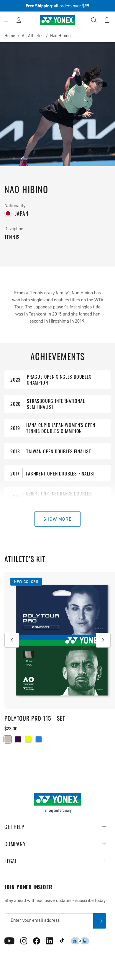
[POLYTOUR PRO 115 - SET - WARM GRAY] (7, 739)
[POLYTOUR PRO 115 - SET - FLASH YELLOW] (28, 739)
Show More (57, 519)
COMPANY (15, 844)
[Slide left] (11, 640)
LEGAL (10, 861)
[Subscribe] (99, 921)
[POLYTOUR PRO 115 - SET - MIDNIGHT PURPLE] (18, 739)
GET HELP (14, 827)
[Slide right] (103, 640)
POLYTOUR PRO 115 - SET (34, 718)
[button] (93, 20)
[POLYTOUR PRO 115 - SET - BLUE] (38, 739)
